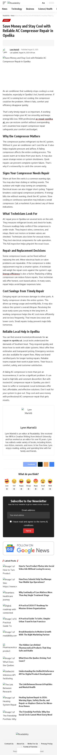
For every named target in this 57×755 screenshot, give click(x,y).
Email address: (28, 510)
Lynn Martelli (14, 50)
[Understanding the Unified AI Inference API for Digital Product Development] (10, 675)
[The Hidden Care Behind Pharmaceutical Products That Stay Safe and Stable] (10, 648)
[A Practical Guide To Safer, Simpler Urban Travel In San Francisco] (10, 622)
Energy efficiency (11, 273)
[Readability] (13, 3)
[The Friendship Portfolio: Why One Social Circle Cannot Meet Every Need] (10, 715)
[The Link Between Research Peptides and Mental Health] (10, 688)
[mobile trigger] (5, 3)
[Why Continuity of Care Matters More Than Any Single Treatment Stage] (10, 596)
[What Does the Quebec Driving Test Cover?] (10, 662)
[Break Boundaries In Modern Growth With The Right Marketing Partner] (10, 635)
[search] (39, 3)
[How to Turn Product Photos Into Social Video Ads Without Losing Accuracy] (10, 570)
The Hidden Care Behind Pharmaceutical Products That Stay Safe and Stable (35, 648)
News (6, 20)
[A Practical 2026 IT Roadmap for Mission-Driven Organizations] (10, 609)
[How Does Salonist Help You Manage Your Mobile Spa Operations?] (10, 583)
